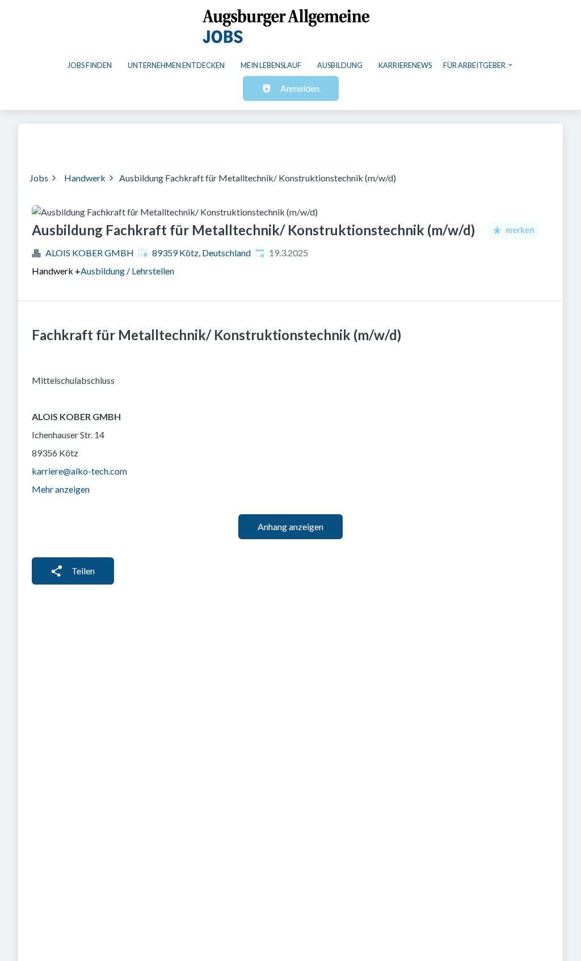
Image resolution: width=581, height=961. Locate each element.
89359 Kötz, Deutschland (201, 252)
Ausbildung (340, 65)
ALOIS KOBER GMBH (89, 252)
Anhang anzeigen (290, 526)
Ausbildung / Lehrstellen (127, 270)
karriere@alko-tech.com (79, 470)
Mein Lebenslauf (271, 65)
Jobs (39, 177)
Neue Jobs (458, 140)
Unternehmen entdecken (176, 65)
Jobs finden (90, 65)
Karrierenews (405, 65)
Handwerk (85, 177)
